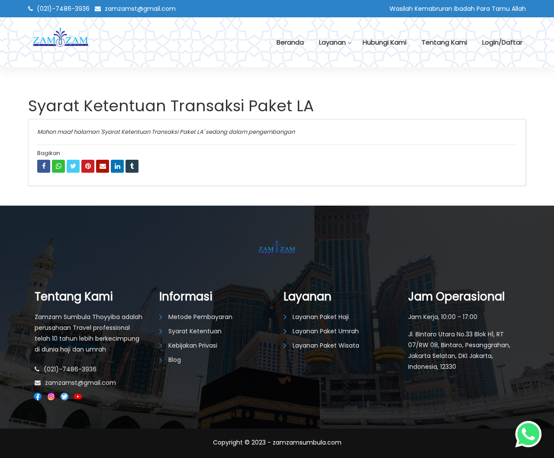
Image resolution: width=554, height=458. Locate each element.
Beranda (290, 42)
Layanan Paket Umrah (326, 331)
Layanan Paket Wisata (326, 345)
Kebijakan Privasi (192, 345)
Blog (174, 359)
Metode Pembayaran (200, 317)
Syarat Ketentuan (195, 331)
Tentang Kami (444, 42)
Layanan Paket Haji (321, 317)
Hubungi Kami (384, 42)
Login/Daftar (502, 42)
